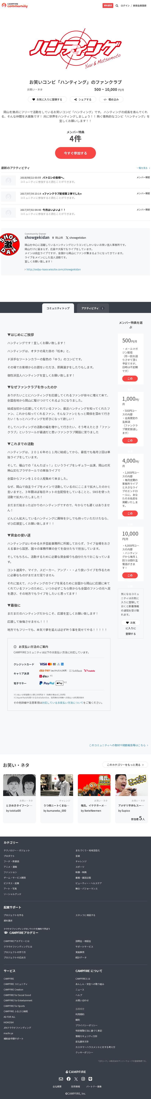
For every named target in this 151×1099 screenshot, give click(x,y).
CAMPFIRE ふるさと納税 (16, 1011)
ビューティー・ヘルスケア (89, 883)
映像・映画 (81, 872)
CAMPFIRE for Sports (14, 1005)
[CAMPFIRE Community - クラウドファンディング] (15, 5)
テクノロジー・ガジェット (17, 850)
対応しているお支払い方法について (62, 702)
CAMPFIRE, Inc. (77, 1093)
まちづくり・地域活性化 (88, 850)
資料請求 (108, 5)
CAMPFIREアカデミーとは (16, 941)
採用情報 (75, 1086)
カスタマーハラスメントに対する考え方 (95, 1047)
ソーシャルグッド (12, 894)
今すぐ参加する (75, 153)
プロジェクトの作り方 (15, 952)
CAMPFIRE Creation (13, 989)
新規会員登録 (139, 5)
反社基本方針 (82, 1041)
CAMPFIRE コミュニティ (16, 983)
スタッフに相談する (85, 915)
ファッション (10, 872)
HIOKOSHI (9, 1022)
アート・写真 (10, 888)
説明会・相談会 (83, 941)
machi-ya (8, 1033)
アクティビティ (92, 308)
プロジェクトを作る (14, 915)
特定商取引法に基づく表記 (89, 1030)
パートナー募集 (94, 1086)
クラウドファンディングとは (18, 946)
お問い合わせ (82, 1000)
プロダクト (9, 855)
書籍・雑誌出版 (83, 877)
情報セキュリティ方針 (86, 1036)
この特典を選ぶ (130, 379)
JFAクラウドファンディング (17, 1027)
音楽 (78, 855)
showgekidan (37, 237)
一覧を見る (142, 167)
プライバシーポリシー (87, 1025)
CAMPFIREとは (83, 978)
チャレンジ (81, 861)
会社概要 (57, 1086)
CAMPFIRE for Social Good (17, 995)
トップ (58, 308)
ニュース (80, 989)
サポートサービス (84, 946)
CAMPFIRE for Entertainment (18, 1000)
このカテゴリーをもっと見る (124, 765)
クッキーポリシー (84, 1052)
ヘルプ (79, 995)
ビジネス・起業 (11, 883)
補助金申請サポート (14, 1038)
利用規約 (80, 1014)
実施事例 (80, 952)
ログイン (125, 5)
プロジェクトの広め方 (15, 957)
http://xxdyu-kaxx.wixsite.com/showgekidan (54, 269)
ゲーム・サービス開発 (15, 877)
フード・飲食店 (11, 861)
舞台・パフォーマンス (87, 888)
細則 (78, 1019)
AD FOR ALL (9, 1016)
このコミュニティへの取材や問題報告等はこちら (117, 745)
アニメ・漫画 (10, 866)
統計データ (81, 957)
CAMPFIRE (9, 978)
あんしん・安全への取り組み (90, 983)
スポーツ (80, 866)
